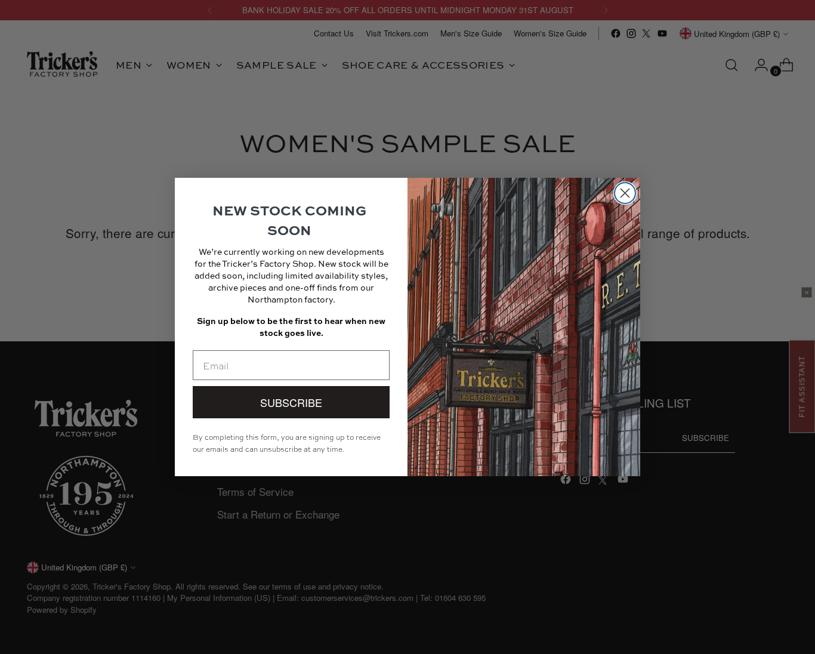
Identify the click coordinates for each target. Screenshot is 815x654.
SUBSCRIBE (291, 402)
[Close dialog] (625, 193)
